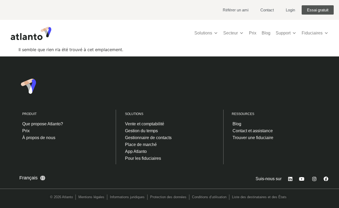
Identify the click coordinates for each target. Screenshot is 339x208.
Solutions (203, 33)
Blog (266, 33)
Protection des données (168, 197)
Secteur (230, 33)
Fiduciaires (312, 33)
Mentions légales (91, 197)
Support (283, 33)
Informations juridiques (127, 197)
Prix (252, 33)
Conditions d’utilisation (209, 197)
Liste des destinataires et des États (259, 197)
